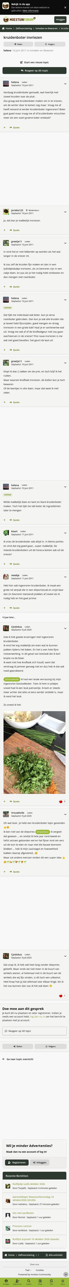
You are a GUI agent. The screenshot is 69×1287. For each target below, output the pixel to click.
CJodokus (16, 626)
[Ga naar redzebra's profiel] (8, 1200)
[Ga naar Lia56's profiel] (8, 1241)
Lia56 (20, 1243)
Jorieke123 (17, 210)
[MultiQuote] (4, 127)
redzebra (22, 1204)
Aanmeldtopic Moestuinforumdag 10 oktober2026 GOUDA (33, 1198)
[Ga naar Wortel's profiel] (8, 1215)
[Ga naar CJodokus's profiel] (6, 628)
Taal (27, 1270)
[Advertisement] (34, 168)
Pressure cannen (22, 1226)
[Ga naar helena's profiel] (6, 84)
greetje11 (16, 241)
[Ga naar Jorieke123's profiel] (6, 212)
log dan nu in (37, 1016)
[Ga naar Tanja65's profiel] (8, 1186)
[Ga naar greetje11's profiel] (6, 243)
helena (7, 50)
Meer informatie (9, 7)
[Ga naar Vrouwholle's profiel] (6, 814)
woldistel (22, 1230)
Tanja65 (22, 1188)
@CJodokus (42, 831)
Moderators (33, 210)
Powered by (34, 1274)
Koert (14, 531)
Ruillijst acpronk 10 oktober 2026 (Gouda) (36, 1239)
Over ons (34, 1264)
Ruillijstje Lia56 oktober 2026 (29, 1184)
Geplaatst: (42, 1188)
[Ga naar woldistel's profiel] (8, 1228)
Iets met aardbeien (23, 1213)
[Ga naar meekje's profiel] (6, 577)
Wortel (21, 1217)
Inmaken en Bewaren (41, 50)
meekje (15, 575)
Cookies (40, 1270)
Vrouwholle (17, 812)
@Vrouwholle (12, 679)
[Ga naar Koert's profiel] (6, 533)
